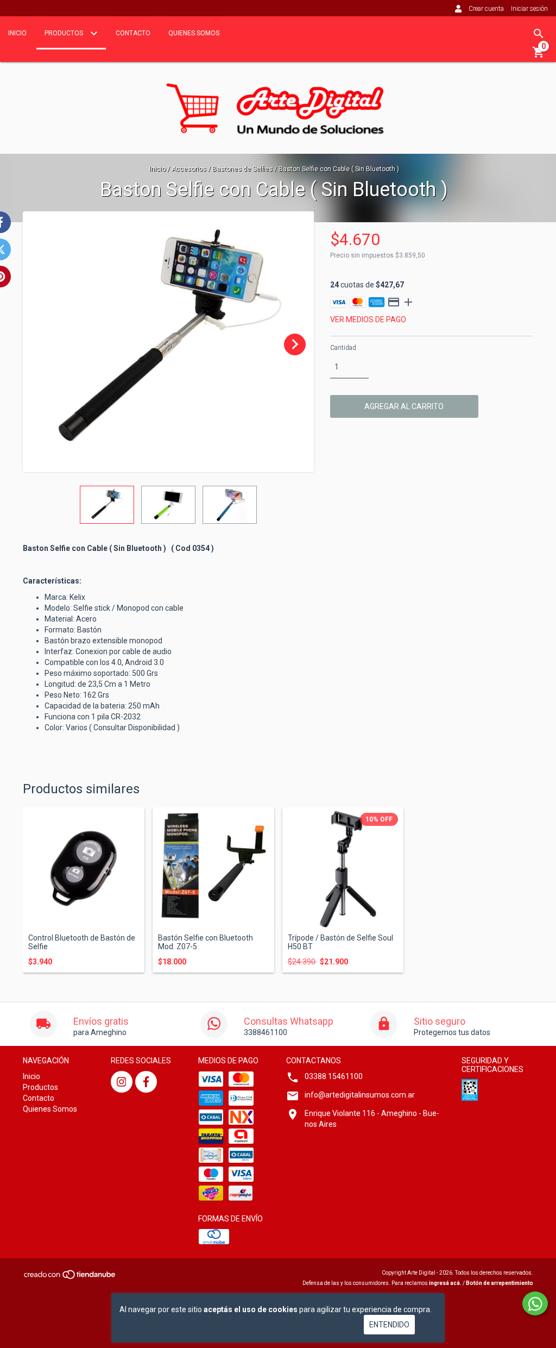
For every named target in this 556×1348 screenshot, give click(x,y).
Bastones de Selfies (242, 169)
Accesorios (189, 169)
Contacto (133, 33)
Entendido (389, 1324)
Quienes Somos (193, 33)
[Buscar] (538, 33)
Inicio (17, 33)
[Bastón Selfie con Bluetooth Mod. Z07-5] (213, 868)
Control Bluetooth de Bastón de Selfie (81, 942)
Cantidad (343, 348)
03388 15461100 (334, 1076)
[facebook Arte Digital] (146, 1082)
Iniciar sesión (529, 8)
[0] (538, 56)
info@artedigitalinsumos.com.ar (360, 1094)
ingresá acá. (445, 1283)
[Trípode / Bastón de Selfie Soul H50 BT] (343, 868)
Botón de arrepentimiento (499, 1283)
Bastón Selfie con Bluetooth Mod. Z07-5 (205, 942)
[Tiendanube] (70, 1278)
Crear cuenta (486, 8)
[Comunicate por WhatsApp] (535, 1303)
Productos (65, 33)
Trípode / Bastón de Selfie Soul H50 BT (340, 942)
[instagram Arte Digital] (121, 1082)
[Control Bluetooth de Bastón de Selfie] (83, 868)
